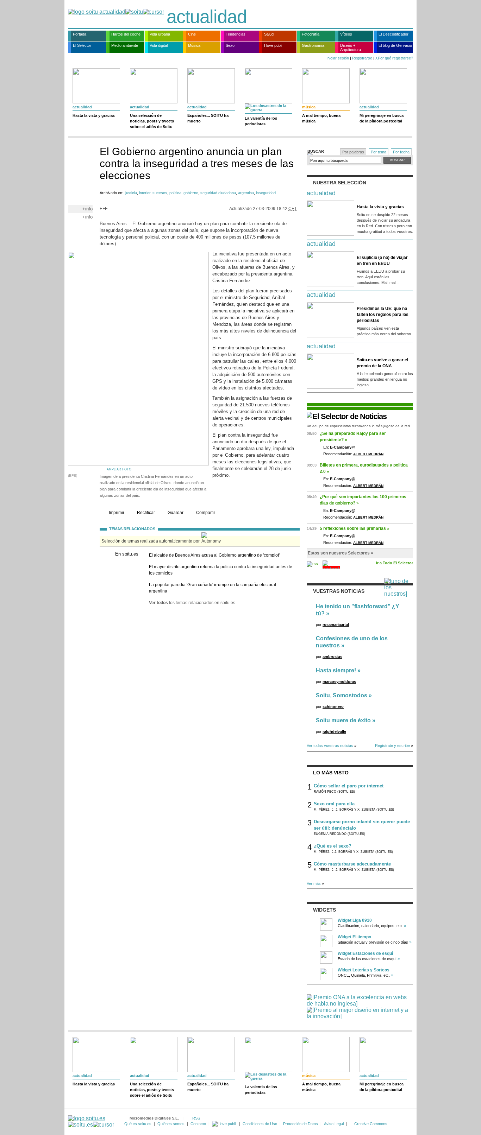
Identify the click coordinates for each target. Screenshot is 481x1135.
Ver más (314, 883)
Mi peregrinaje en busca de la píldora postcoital (382, 118)
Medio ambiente (124, 45)
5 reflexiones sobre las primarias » (354, 528)
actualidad (207, 16)
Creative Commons (370, 1124)
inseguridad (266, 193)
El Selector (82, 45)
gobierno (190, 193)
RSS (196, 1118)
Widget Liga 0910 (355, 920)
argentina (246, 193)
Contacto (198, 1124)
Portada (79, 34)
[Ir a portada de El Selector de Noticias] (347, 416)
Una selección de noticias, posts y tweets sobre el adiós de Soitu (152, 121)
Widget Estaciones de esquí (365, 953)
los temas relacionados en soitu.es (192, 602)
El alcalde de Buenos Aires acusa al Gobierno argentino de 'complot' (214, 555)
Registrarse (362, 58)
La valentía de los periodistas (261, 121)
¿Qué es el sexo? (332, 846)
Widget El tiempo (354, 936)
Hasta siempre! (336, 670)
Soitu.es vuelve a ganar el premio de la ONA (382, 362)
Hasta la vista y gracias (94, 115)
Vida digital (159, 45)
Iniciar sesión (337, 58)
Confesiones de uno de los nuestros (352, 641)
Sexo (230, 45)
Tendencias (235, 34)
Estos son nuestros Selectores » (340, 553)
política (175, 193)
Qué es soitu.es (137, 1124)
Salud (269, 34)
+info (87, 208)
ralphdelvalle (334, 731)
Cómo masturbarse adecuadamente (352, 864)
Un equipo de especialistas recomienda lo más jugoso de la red (358, 426)
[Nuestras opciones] (224, 1124)
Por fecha (401, 152)
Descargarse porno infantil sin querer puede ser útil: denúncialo (362, 825)
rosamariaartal (336, 624)
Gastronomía (313, 45)
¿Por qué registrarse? (394, 58)
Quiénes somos (171, 1124)
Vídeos (346, 34)
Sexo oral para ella (334, 803)
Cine (192, 34)
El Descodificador (393, 34)
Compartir (205, 512)
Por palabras (353, 152)
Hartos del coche (125, 34)
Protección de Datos (300, 1124)
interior (144, 193)
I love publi (273, 45)
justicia (131, 193)
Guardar (175, 512)
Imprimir (116, 512)
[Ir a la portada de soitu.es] (91, 1121)
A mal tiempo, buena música (321, 118)
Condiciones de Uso (260, 1124)
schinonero (333, 706)
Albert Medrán (368, 454)
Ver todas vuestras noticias (330, 745)
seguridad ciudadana (218, 193)
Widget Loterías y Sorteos (363, 970)
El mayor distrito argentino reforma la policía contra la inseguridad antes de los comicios (220, 570)
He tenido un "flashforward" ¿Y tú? (357, 609)
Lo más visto (331, 772)
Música (194, 45)
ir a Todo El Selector (394, 563)
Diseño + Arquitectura (350, 47)
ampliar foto (119, 469)
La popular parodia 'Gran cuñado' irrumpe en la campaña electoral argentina (212, 588)
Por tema (378, 152)
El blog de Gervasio (395, 45)
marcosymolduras (339, 681)
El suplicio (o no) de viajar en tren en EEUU (382, 260)
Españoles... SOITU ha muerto (208, 118)
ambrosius (332, 656)
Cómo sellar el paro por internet (348, 785)
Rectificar (146, 512)
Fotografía (310, 34)
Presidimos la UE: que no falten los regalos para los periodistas (382, 314)
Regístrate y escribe (392, 745)
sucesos (159, 193)
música (309, 107)
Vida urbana (160, 34)
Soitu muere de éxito (343, 720)
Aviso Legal (334, 1124)
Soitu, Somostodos (341, 695)
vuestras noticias (338, 591)
